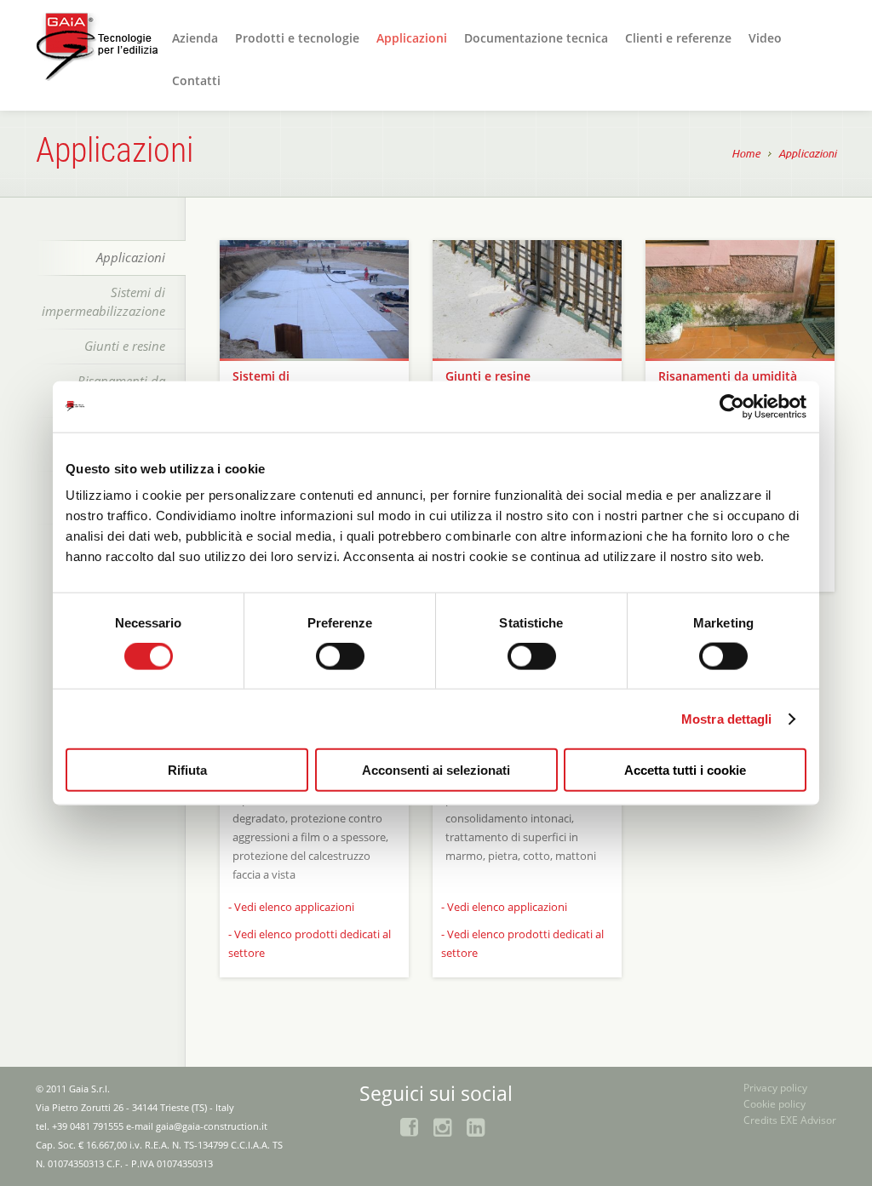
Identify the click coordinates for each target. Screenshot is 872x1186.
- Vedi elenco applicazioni (291, 906)
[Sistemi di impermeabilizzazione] (314, 299)
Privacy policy (775, 1087)
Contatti (196, 80)
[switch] (340, 657)
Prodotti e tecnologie (297, 38)
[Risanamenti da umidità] (740, 299)
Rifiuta (187, 770)
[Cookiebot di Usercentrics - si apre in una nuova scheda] (731, 406)
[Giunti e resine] (527, 299)
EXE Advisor (808, 1120)
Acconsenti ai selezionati (436, 770)
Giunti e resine (124, 345)
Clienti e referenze (678, 38)
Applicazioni (411, 38)
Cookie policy (774, 1104)
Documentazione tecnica (536, 38)
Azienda (195, 38)
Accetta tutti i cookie (685, 770)
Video (765, 38)
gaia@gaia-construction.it (211, 1126)
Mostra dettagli (726, 718)
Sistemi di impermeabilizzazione (103, 301)
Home (745, 154)
